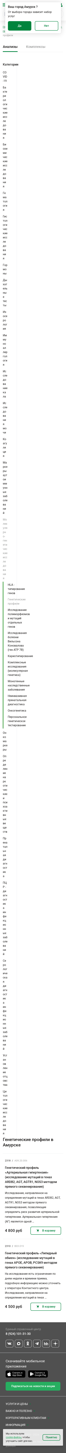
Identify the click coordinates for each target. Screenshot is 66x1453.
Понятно (51, 1437)
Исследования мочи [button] (5, 417)
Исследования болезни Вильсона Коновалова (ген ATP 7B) (17, 641)
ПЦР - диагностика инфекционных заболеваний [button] (5, 918)
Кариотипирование (20, 656)
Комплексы (35, 47)
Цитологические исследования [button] (5, 1112)
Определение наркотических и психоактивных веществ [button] (5, 794)
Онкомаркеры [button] (5, 741)
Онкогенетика (17, 710)
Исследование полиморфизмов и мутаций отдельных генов (19, 618)
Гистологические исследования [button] (5, 237)
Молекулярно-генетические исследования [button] (5, 549)
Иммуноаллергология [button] (5, 350)
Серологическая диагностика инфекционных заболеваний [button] (5, 1004)
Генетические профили (17, 601)
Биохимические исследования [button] (5, 165)
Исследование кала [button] (5, 384)
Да (19, 25)
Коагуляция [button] (5, 447)
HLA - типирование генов (16, 589)
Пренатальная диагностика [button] (5, 857)
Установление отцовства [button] (5, 1070)
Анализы (10, 47)
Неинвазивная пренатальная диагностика (17, 700)
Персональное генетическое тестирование (17, 721)
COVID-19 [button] (5, 76)
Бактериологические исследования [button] (5, 112)
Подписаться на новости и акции (33, 1386)
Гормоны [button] (5, 269)
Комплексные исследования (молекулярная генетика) (18, 669)
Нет (46, 25)
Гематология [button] (5, 201)
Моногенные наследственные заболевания (19, 685)
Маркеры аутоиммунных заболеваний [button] (5, 488)
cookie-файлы (13, 1437)
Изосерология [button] (5, 320)
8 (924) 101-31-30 (18, 1334)
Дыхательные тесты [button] (5, 292)
